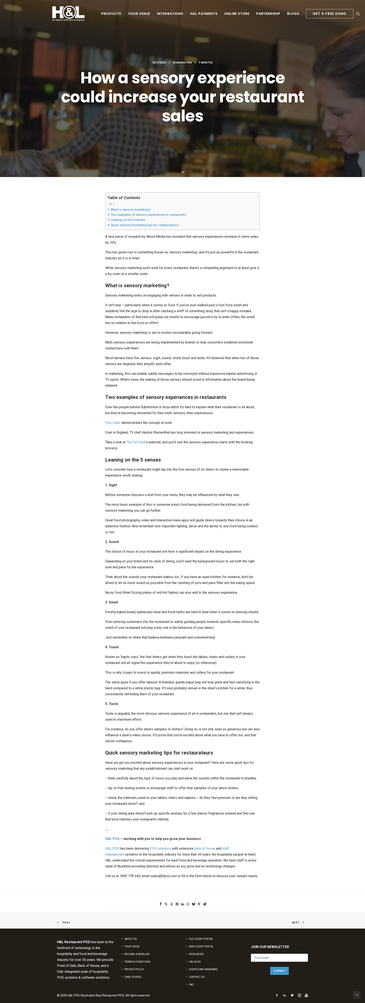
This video (113, 423)
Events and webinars (203, 969)
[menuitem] (111, 13)
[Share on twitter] (166, 904)
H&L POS (112, 839)
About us (130, 938)
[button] (358, 13)
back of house (204, 848)
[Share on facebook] (160, 904)
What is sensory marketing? (131, 210)
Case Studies (132, 977)
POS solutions (160, 848)
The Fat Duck (136, 442)
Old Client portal (201, 938)
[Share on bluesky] (193, 904)
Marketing (184, 62)
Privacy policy (134, 969)
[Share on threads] (171, 904)
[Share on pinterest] (177, 904)
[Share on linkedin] (182, 904)
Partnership (268, 13)
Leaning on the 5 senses (128, 220)
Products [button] (111, 13)
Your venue (139, 13)
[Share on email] (204, 904)
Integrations (170, 13)
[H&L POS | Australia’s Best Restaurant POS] (68, 14)
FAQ (191, 984)
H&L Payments (204, 13)
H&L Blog (195, 961)
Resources (196, 954)
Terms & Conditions (137, 961)
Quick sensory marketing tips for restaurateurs (144, 225)
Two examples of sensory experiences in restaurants (148, 215)
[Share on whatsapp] (188, 904)
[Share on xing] (199, 904)
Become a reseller (137, 954)
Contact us (196, 977)
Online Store (236, 13)
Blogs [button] (293, 13)
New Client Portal (201, 946)
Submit (279, 971)
